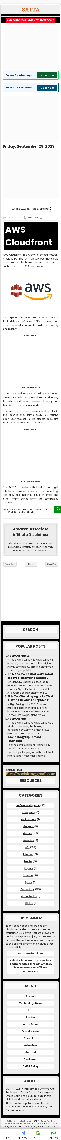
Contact (30, 1052)
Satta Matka (42, 1123)
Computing (29, 812)
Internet (8, 512)
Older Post (51, 564)
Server (31, 512)
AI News (31, 996)
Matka (53, 1126)
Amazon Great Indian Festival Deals (30, 20)
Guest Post (31, 1038)
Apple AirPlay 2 (18, 656)
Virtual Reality (29, 896)
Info (27, 847)
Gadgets (28, 826)
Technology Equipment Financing (24, 739)
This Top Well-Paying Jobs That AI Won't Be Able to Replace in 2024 (30, 698)
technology (51, 498)
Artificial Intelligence (28, 805)
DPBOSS (21, 1126)
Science (28, 875)
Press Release (31, 1031)
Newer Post (10, 564)
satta (49, 1103)
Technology (27, 889)
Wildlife (29, 903)
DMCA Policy (30, 1066)
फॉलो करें (22, 1137)
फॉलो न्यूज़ (38, 1137)
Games (27, 833)
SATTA (12, 487)
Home (31, 564)
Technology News (30, 1003)
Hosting (39, 509)
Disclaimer (31, 1059)
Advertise (30, 1045)
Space (28, 882)
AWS (25, 509)
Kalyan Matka (39, 1126)
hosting (26, 495)
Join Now (47, 75)
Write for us (30, 1024)
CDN (31, 509)
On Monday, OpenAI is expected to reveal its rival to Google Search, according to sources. (30, 676)
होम (7, 1137)
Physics (28, 868)
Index (49, 509)
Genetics (28, 840)
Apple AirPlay (17, 719)
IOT (16, 512)
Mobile (28, 861)
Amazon (17, 509)
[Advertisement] (31, 47)
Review (30, 1017)
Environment (28, 819)
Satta (22, 1123)
